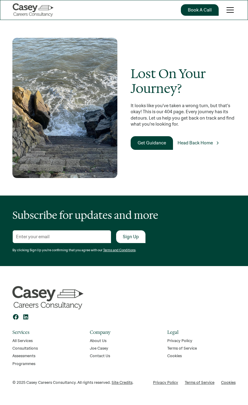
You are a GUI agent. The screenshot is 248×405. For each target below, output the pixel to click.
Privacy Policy (179, 340)
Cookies (174, 355)
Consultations (25, 348)
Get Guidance (152, 143)
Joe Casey (99, 348)
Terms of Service (182, 348)
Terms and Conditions (119, 250)
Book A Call (200, 10)
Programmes (23, 363)
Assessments (23, 355)
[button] (229, 10)
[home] (33, 10)
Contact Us (100, 355)
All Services (22, 340)
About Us (98, 340)
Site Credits (122, 382)
